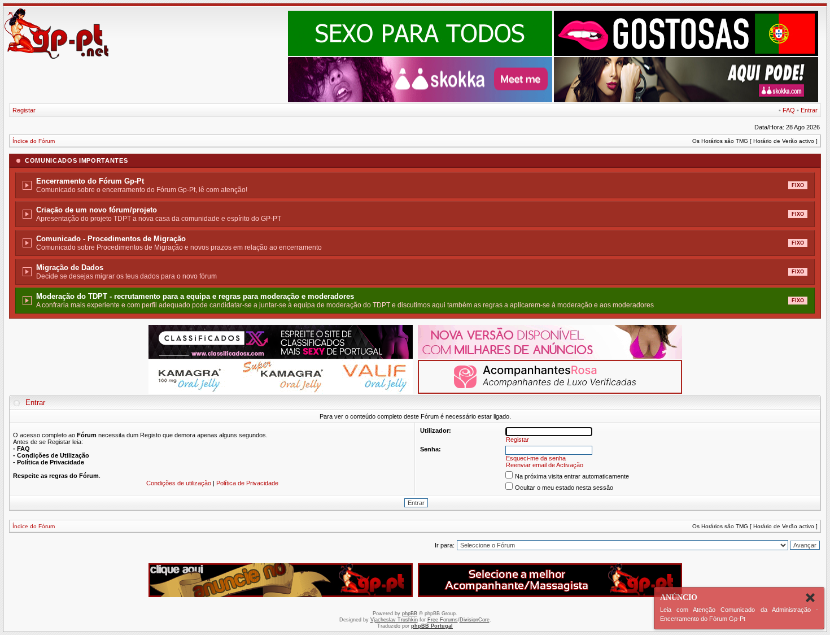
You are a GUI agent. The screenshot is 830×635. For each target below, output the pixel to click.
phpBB (409, 613)
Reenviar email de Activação (544, 465)
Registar (24, 110)
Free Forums (442, 620)
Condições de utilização (178, 483)
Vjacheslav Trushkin (394, 620)
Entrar (809, 110)
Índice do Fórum (33, 141)
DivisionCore (475, 620)
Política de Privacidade (247, 483)
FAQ (789, 110)
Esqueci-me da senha (536, 458)
